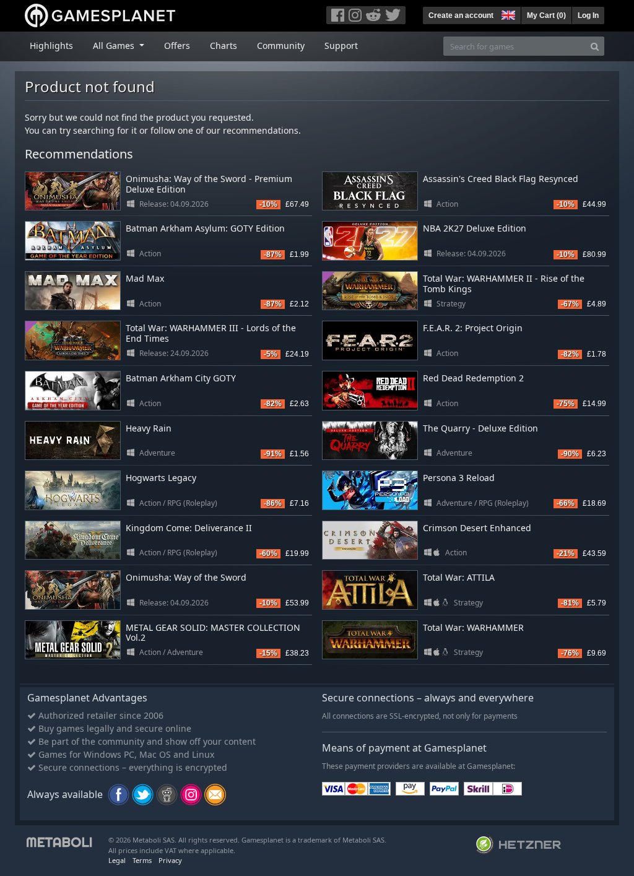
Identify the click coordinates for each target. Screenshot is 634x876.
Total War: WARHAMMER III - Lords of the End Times (211, 333)
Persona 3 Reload (459, 478)
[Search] (594, 46)
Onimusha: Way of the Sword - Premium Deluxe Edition (209, 184)
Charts (223, 45)
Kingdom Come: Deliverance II (189, 528)
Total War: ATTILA (459, 577)
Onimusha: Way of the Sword (186, 577)
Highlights (51, 45)
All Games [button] (115, 45)
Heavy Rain (149, 428)
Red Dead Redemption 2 (473, 378)
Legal (117, 860)
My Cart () (546, 15)
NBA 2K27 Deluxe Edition (474, 228)
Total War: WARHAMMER (473, 627)
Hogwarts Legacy (161, 478)
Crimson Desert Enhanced (477, 528)
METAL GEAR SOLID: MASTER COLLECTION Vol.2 (213, 633)
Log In (588, 15)
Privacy (170, 860)
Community (281, 45)
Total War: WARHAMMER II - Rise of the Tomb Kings (503, 283)
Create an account (460, 15)
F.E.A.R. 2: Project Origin (473, 328)
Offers (177, 45)
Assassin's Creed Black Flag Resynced (500, 178)
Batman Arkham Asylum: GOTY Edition (205, 228)
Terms (142, 860)
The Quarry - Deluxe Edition (480, 428)
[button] (507, 13)
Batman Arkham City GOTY (181, 378)
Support (341, 45)
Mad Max (145, 278)
